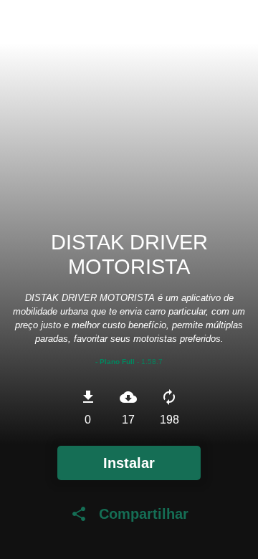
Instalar (129, 463)
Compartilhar (129, 513)
